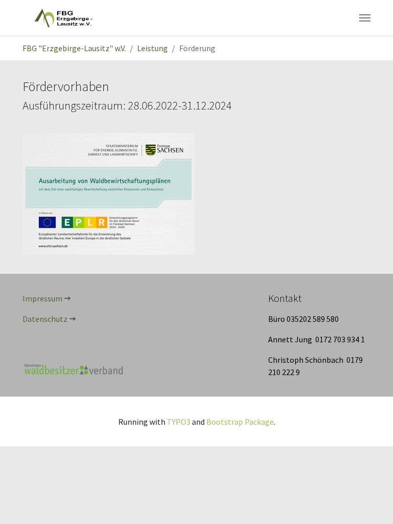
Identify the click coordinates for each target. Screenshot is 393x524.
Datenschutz (45, 319)
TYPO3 (178, 422)
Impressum (42, 298)
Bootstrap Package (240, 422)
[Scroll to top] (370, 501)
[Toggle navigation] (364, 18)
